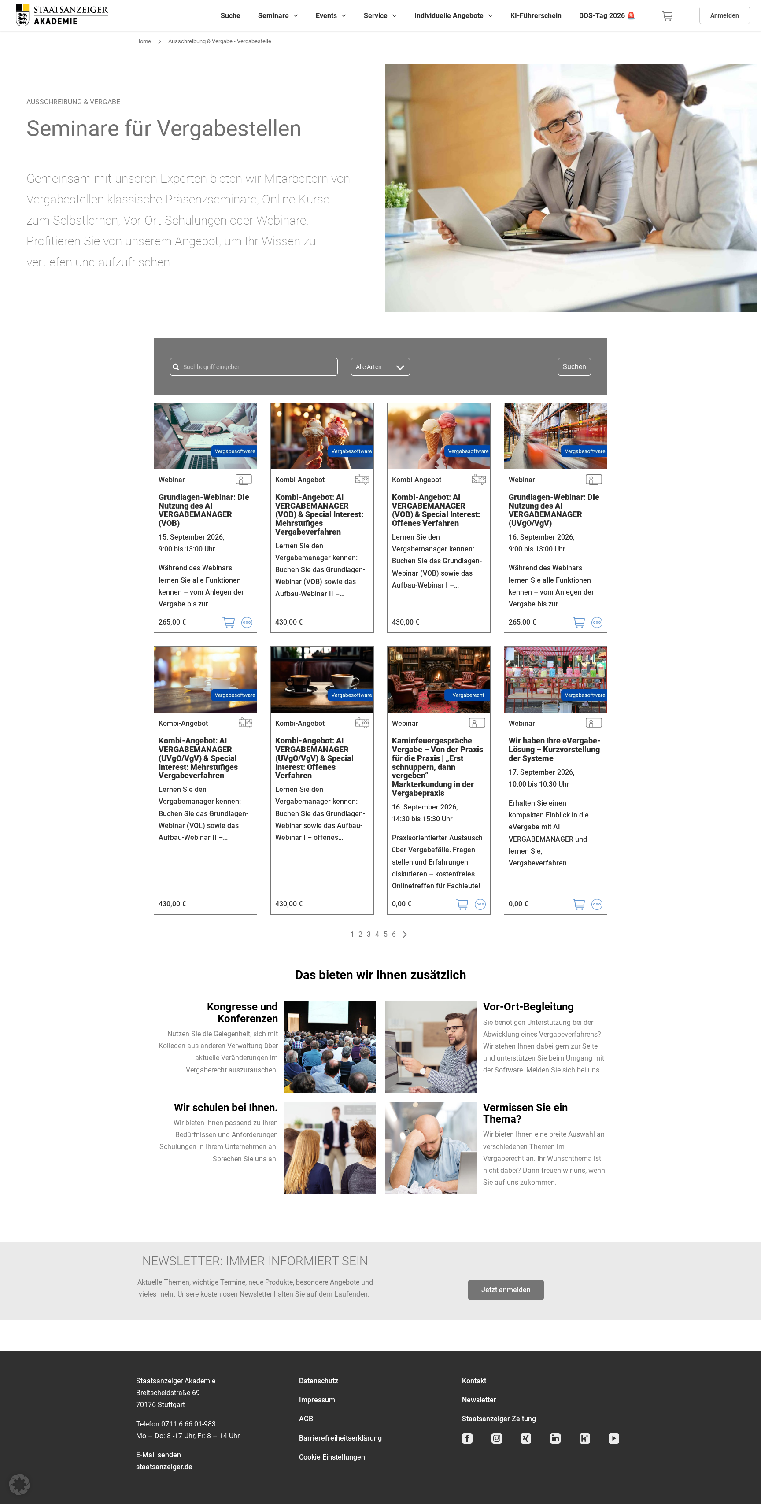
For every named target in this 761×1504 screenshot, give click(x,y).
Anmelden (724, 15)
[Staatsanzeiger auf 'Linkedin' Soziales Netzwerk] (558, 1442)
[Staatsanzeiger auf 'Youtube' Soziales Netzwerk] (617, 1442)
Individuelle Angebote (449, 15)
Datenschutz (318, 1381)
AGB (306, 1419)
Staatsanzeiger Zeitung (499, 1419)
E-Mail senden (158, 1455)
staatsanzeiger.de (164, 1467)
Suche (230, 15)
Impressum (317, 1400)
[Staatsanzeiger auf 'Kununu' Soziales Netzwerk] (587, 1442)
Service (376, 15)
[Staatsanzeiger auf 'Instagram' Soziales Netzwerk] (499, 1442)
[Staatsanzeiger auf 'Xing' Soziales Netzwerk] (528, 1442)
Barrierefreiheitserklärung (340, 1438)
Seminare (273, 15)
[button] (19, 1484)
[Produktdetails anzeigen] (243, 622)
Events (326, 15)
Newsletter (479, 1400)
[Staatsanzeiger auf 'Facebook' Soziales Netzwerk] (470, 1442)
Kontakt (474, 1381)
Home (143, 41)
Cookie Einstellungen (332, 1457)
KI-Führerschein (536, 15)
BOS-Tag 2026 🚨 (607, 15)
